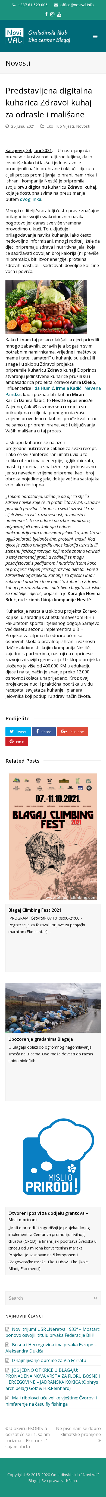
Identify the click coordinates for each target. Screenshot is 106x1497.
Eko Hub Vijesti (60, 126)
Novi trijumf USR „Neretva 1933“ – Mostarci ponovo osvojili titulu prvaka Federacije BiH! (53, 1332)
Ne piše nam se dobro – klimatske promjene (78, 1431)
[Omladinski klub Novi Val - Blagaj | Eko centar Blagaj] (38, 36)
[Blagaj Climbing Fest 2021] (53, 836)
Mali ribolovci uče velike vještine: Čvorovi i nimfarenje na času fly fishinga (51, 1401)
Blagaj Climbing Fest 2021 (34, 910)
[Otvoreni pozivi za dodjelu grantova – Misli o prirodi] (53, 1159)
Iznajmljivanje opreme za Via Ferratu (49, 1360)
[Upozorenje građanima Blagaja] (53, 1008)
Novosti (83, 126)
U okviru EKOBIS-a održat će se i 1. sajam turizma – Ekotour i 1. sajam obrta (27, 1437)
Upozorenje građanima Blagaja (40, 1039)
